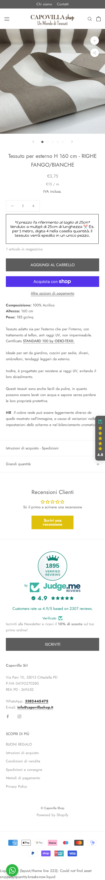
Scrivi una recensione (52, 522)
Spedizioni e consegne (24, 769)
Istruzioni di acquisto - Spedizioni (32, 448)
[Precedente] (33, 142)
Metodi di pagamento (23, 778)
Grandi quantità (18, 464)
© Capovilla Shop (52, 808)
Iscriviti (52, 644)
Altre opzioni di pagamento (52, 293)
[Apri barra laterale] (6, 19)
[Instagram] (19, 716)
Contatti (63, 4)
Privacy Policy (16, 786)
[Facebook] (8, 716)
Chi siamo (44, 4)
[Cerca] (90, 19)
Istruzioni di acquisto (22, 753)
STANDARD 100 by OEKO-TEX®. (49, 341)
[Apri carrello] (98, 18)
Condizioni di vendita (23, 761)
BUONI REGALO (19, 744)
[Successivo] (72, 142)
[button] (100, 438)
